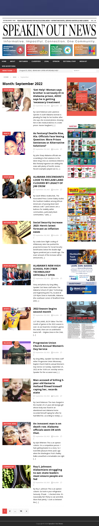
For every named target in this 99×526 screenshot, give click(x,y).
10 (21, 511)
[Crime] (16, 390)
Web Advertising (8, 66)
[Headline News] (16, 274)
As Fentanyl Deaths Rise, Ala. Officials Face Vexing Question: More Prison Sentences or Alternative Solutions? (48, 139)
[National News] (16, 232)
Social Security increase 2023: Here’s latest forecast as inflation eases (48, 227)
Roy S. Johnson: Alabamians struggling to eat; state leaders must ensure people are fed (48, 473)
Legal (46, 61)
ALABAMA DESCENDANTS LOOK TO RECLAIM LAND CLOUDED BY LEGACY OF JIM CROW (48, 181)
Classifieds (36, 61)
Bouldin (56, 106)
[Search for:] (84, 70)
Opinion (56, 61)
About (12, 61)
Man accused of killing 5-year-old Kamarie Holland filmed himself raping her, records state (48, 386)
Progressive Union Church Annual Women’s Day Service (48, 346)
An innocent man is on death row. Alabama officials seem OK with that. (47, 428)
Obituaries (23, 61)
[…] (54, 125)
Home (4, 61)
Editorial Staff (69, 61)
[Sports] (16, 318)
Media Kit (83, 61)
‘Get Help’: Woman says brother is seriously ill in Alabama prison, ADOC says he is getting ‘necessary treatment (48, 96)
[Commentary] (16, 476)
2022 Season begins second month (45, 310)
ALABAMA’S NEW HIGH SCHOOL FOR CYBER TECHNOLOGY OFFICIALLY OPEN (47, 270)
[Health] (16, 143)
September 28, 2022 (42, 106)
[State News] (16, 99)
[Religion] (16, 352)
